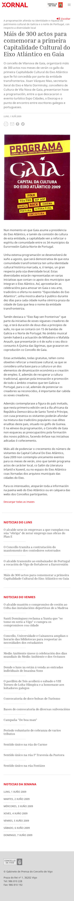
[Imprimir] (6, 124)
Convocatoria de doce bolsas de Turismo (32, 698)
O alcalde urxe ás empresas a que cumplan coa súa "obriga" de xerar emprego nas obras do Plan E (36, 533)
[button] (69, 5)
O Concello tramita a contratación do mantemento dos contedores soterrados (32, 548)
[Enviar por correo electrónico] (12, 124)
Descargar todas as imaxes (19, 501)
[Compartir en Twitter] (23, 124)
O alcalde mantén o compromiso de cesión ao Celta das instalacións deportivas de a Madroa (36, 606)
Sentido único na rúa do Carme (25, 744)
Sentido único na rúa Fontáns (24, 765)
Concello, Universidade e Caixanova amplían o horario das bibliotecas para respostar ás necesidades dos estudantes (36, 639)
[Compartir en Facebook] (17, 124)
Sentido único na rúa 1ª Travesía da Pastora (34, 755)
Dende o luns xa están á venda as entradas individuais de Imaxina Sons (33, 668)
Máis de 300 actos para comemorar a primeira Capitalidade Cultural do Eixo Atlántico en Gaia (36, 576)
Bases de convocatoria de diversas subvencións (37, 709)
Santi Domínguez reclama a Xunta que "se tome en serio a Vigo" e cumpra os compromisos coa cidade (33, 622)
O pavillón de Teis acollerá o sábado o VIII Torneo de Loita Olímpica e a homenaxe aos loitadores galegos (34, 684)
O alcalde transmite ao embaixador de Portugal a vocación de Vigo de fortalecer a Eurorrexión (37, 562)
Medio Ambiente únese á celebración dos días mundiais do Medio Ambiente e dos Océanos (35, 655)
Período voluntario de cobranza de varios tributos (32, 732)
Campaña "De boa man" (20, 720)
